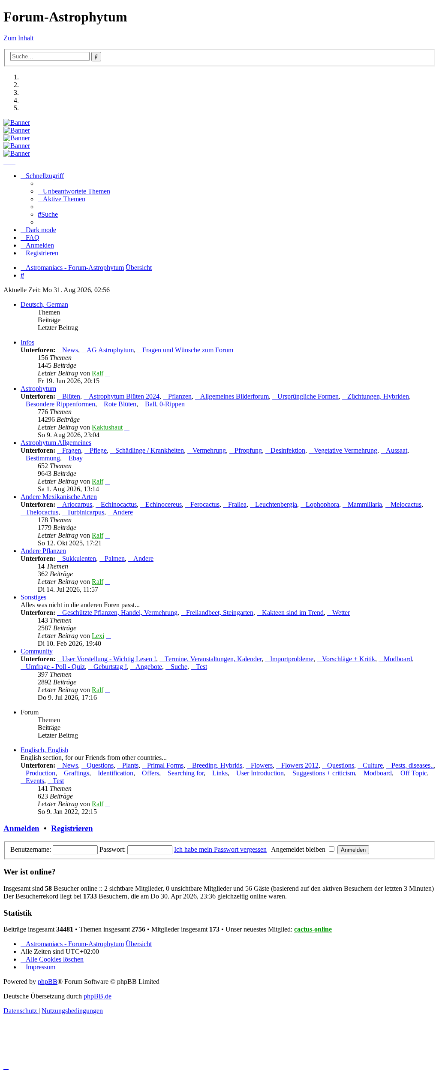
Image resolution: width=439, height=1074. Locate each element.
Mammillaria (365, 504)
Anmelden (21, 828)
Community (37, 651)
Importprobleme (291, 659)
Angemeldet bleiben (299, 849)
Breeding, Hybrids (217, 765)
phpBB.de (97, 996)
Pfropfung (248, 450)
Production (40, 773)
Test (201, 666)
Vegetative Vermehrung (345, 450)
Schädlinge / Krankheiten (149, 450)
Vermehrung (209, 450)
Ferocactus (205, 504)
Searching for (186, 773)
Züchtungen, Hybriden (378, 396)
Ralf (97, 373)
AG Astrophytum (110, 350)
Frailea (237, 504)
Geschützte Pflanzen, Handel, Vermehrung (119, 612)
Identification (115, 773)
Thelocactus (42, 512)
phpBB (47, 981)
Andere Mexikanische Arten (59, 496)
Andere (123, 512)
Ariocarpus (77, 504)
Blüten (71, 396)
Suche (179, 666)
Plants (130, 765)
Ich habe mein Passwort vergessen (220, 849)
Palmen (115, 558)
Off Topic (413, 773)
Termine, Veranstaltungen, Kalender (213, 659)
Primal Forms (165, 765)
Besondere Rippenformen (60, 404)
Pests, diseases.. (412, 765)
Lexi (98, 635)
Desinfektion (288, 450)
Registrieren (72, 828)
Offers (150, 773)
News (70, 350)
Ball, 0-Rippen (165, 404)
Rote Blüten (120, 404)
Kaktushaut (107, 427)
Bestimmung (43, 458)
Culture (373, 765)
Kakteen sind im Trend (293, 612)
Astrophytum (38, 388)
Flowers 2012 (300, 765)
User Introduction (260, 773)
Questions (100, 765)
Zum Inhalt (18, 38)
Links (220, 773)
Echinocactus (119, 504)
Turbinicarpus (85, 512)
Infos (27, 342)
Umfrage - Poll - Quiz (55, 666)
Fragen (71, 450)
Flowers (262, 765)
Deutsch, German (44, 304)
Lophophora (322, 504)
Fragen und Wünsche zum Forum (187, 350)
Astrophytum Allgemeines (56, 442)
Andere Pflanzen (43, 550)
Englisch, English (44, 749)
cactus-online (313, 929)
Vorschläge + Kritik (348, 659)
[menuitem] (74, 191)
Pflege (98, 450)
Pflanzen (180, 396)
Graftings (76, 773)
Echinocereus (163, 504)
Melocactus (406, 504)
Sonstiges (33, 597)
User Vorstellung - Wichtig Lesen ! (109, 659)
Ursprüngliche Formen (308, 396)
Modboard (398, 659)
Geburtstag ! (110, 666)
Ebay (76, 458)
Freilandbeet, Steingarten (219, 612)
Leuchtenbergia (276, 504)
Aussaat (396, 450)
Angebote (148, 666)
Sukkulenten (79, 558)
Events (35, 780)
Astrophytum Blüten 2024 (124, 396)
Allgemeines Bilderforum (234, 396)
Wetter (341, 612)
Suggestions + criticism (323, 773)
